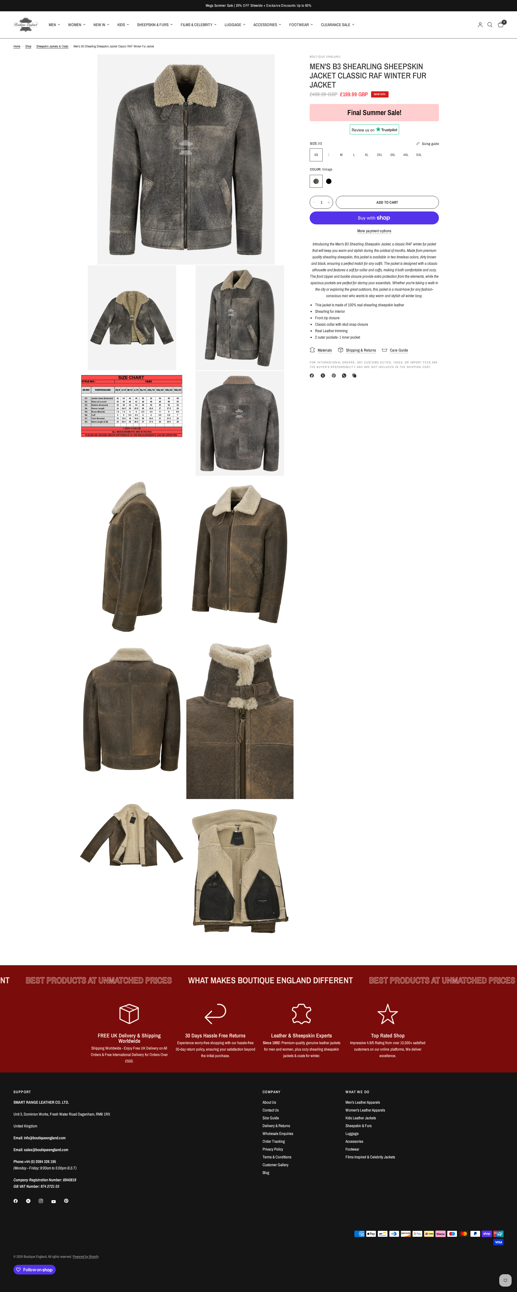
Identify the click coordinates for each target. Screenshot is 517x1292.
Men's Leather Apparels (362, 1102)
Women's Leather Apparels (365, 1110)
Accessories (354, 1141)
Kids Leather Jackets (360, 1118)
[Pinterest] (335, 375)
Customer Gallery (275, 1165)
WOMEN (74, 24)
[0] (499, 24)
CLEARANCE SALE (335, 24)
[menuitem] (54, 25)
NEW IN (99, 24)
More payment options (374, 230)
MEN (52, 24)
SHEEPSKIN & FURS (153, 24)
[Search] (490, 24)
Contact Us (271, 1110)
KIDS (121, 24)
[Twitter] (32, 1201)
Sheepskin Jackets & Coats (52, 46)
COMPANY (272, 1092)
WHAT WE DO (357, 1092)
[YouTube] (57, 1202)
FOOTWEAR (299, 24)
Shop (28, 46)
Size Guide (271, 1118)
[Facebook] (313, 375)
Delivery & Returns (276, 1125)
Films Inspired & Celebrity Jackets (370, 1157)
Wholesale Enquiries (278, 1133)
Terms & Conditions (277, 1157)
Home (16, 46)
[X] (324, 375)
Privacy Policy (273, 1149)
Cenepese (341, 181)
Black (328, 181)
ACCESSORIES (265, 24)
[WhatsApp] (345, 375)
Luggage (352, 1133)
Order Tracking (274, 1141)
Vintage (316, 181)
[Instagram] (45, 1201)
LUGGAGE (233, 24)
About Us (269, 1102)
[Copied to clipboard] (355, 375)
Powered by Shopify (86, 1256)
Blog (266, 1172)
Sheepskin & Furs (358, 1125)
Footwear (352, 1149)
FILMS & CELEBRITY (196, 24)
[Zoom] (282, 66)
